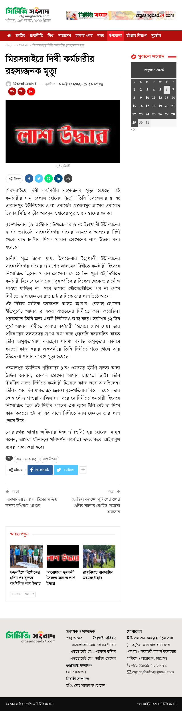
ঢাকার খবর (84, 35)
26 (160, 114)
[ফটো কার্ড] (31, 91)
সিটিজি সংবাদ (168, 704)
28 (173, 114)
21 (173, 106)
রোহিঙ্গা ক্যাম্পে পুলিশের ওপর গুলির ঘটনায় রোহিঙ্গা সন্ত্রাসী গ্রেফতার (96, 506)
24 (147, 114)
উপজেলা (115, 35)
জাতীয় (20, 35)
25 (154, 114)
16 (141, 106)
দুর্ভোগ (156, 35)
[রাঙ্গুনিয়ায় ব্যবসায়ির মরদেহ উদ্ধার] (99, 556)
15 (134, 106)
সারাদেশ (64, 35)
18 (154, 106)
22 (134, 114)
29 (134, 122)
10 (147, 97)
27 (166, 114)
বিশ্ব (50, 35)
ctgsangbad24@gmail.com (153, 672)
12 (160, 97)
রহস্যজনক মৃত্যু (26, 459)
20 (166, 106)
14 (173, 97)
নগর (100, 35)
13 (166, 97)
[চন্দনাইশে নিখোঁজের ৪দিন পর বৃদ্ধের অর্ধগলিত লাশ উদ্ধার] (26, 556)
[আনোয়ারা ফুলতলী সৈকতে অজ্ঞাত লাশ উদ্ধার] (63, 556)
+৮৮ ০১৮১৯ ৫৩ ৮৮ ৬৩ (149, 665)
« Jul (133, 129)
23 (141, 114)
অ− (22, 91)
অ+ (12, 91)
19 (160, 106)
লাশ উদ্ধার (49, 459)
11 (154, 97)
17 (147, 106)
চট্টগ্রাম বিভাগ (137, 35)
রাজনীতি (36, 35)
